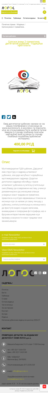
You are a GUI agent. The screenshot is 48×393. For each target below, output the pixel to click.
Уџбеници (17, 18)
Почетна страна (8, 24)
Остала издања (29, 18)
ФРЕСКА (15, 4)
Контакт (5, 311)
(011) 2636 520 (29, 365)
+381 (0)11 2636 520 (18, 350)
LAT (41, 1)
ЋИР (44, 1)
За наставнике (7, 308)
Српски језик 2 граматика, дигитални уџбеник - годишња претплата (13, 27)
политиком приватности (9, 239)
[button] (2, 18)
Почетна (7, 18)
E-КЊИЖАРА (5, 4)
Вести (4, 293)
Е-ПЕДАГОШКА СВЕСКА (34, 4)
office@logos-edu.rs (20, 371)
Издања (20, 24)
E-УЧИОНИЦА (21, 4)
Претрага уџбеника (9, 36)
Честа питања (7, 305)
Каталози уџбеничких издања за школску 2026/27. (21, 320)
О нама (4, 299)
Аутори (4, 314)
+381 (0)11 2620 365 (19, 352)
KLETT (10, 4)
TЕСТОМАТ (43, 4)
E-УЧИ (26, 4)
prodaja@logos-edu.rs (16, 379)
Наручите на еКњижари (21, 151)
